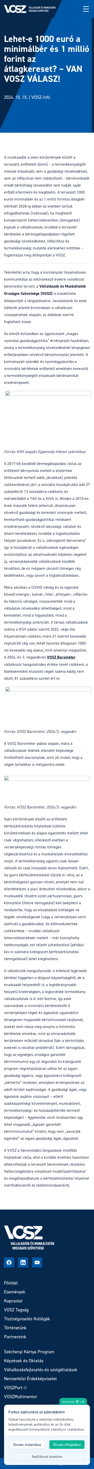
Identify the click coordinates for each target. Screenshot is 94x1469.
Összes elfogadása (67, 1444)
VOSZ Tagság (16, 1309)
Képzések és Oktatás (23, 1360)
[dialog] (47, 1435)
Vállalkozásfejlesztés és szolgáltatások (40, 1369)
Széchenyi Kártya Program (29, 1351)
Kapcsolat (13, 1300)
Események (14, 1291)
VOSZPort (13, 1387)
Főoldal (11, 1282)
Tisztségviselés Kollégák (27, 1318)
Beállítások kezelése (47, 1456)
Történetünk (15, 1327)
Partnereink (15, 1336)
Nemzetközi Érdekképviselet (30, 1378)
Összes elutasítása (27, 1444)
